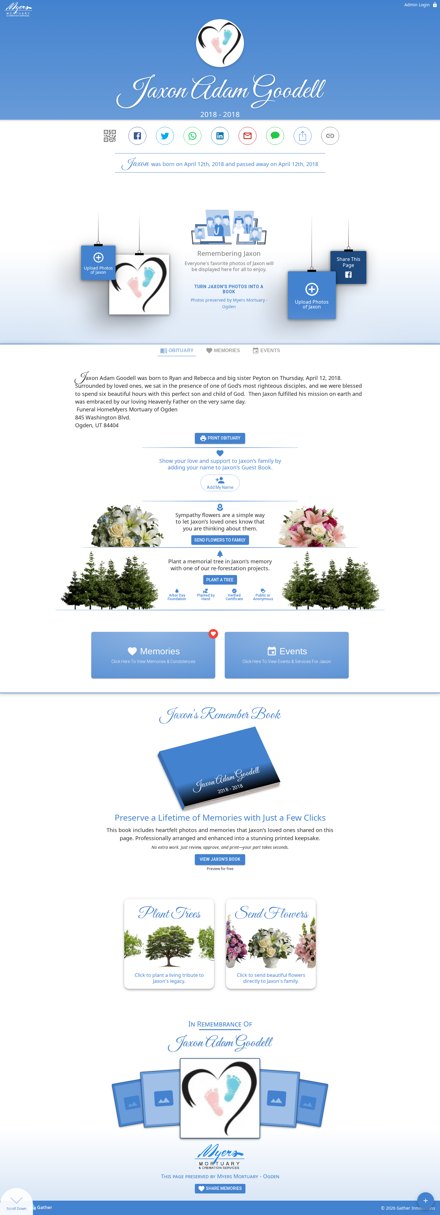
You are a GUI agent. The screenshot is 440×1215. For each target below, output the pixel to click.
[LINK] (330, 136)
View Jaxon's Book (220, 859)
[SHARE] (303, 136)
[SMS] (275, 136)
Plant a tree (219, 579)
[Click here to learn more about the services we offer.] (219, 1157)
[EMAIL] (248, 136)
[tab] (177, 350)
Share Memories (223, 1188)
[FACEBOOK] (137, 136)
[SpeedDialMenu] (425, 1200)
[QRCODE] (110, 136)
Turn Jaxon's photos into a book (229, 289)
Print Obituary (223, 438)
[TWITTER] (165, 136)
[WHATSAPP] (192, 136)
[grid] (220, 268)
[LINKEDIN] (220, 136)
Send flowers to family (219, 540)
